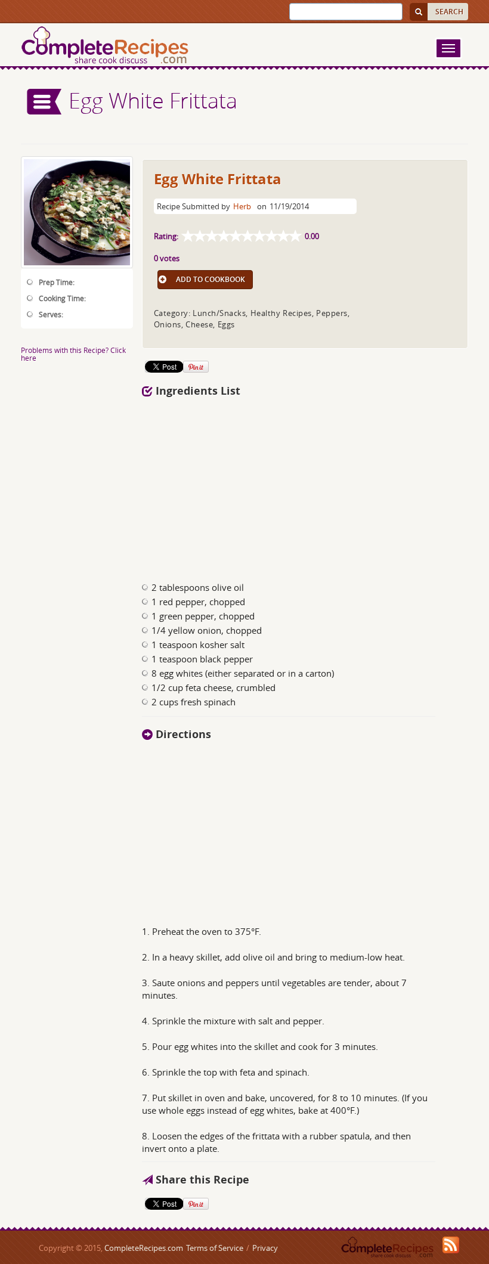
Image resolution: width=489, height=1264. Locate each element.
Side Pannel (45, 101)
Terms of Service (214, 1248)
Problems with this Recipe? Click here (73, 354)
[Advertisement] (261, 485)
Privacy (265, 1248)
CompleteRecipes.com (143, 1248)
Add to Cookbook (210, 279)
